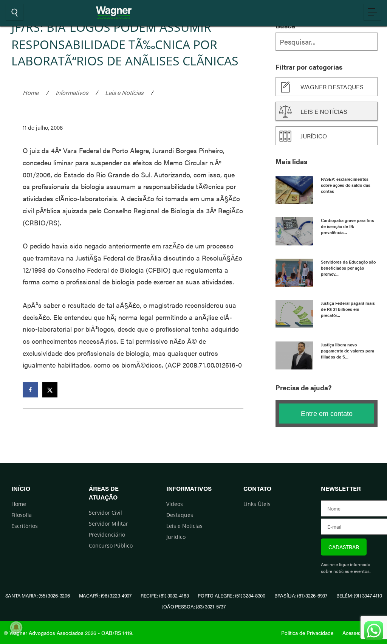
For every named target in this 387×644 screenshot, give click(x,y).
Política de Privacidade (307, 632)
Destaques (179, 514)
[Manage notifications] (16, 627)
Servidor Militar (108, 523)
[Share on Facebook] (30, 389)
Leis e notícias (323, 111)
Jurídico (313, 136)
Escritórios (24, 525)
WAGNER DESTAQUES (332, 86)
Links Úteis (257, 503)
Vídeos (174, 503)
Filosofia (21, 514)
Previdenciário (107, 534)
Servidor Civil (105, 512)
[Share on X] (49, 389)
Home (31, 92)
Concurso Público (111, 545)
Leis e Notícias (124, 92)
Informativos (72, 92)
